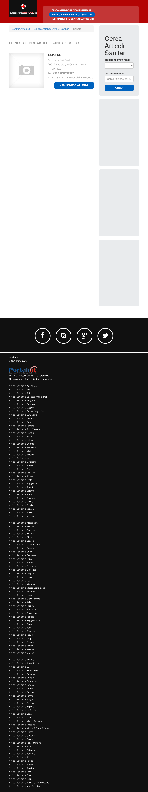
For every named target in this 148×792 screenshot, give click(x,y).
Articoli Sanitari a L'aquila (21, 573)
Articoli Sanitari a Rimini (21, 487)
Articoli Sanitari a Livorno (21, 443)
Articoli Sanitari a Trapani (21, 638)
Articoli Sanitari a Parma (21, 739)
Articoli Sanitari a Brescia (21, 540)
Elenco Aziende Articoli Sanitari (51, 29)
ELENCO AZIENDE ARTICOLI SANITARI (72, 14)
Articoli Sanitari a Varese (21, 508)
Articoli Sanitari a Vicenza (21, 516)
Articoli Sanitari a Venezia (22, 645)
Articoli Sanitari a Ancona (21, 659)
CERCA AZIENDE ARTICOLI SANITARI (71, 10)
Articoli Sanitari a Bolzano (22, 403)
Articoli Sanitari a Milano (21, 454)
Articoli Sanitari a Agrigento (23, 385)
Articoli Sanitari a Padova (21, 465)
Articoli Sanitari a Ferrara (21, 425)
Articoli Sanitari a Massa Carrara (25, 721)
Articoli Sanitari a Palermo (22, 602)
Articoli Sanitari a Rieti (20, 757)
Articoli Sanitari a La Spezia (22, 710)
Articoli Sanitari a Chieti (20, 551)
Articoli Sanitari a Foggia (21, 699)
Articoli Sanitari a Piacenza (22, 609)
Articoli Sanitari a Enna (20, 558)
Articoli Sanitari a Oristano (22, 735)
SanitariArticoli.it (21, 29)
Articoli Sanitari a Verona (21, 649)
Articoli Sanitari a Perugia (21, 605)
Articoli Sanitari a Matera (21, 450)
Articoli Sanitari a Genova (21, 703)
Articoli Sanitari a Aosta (20, 389)
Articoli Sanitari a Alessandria (24, 522)
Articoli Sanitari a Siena (20, 494)
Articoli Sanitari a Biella (20, 537)
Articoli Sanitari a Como (21, 688)
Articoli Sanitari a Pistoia (21, 476)
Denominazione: (115, 73)
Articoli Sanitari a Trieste (21, 642)
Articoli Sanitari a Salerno (21, 490)
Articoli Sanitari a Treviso (21, 505)
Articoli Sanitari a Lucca (20, 717)
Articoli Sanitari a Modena (22, 591)
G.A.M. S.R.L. (54, 54)
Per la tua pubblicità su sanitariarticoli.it (29, 375)
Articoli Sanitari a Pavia (20, 469)
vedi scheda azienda (74, 85)
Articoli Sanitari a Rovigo (21, 760)
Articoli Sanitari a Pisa (20, 746)
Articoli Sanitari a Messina (22, 724)
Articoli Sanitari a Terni (20, 771)
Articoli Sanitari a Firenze (21, 562)
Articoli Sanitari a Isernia (21, 436)
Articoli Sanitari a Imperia (21, 706)
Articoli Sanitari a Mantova (22, 584)
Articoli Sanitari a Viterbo (21, 652)
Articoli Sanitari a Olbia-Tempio (24, 598)
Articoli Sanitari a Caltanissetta (24, 544)
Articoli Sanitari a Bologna (22, 674)
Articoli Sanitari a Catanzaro (23, 414)
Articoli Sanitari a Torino (21, 501)
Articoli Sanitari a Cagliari (21, 407)
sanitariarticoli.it (17, 357)
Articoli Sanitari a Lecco (20, 713)
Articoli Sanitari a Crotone (22, 692)
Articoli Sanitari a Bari (20, 666)
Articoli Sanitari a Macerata (22, 447)
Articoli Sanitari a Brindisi (21, 677)
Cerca (119, 87)
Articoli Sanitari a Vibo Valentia (24, 786)
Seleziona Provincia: (117, 59)
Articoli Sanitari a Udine (21, 778)
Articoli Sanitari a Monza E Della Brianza (29, 728)
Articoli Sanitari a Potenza (22, 750)
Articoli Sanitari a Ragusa (21, 616)
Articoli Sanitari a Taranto (22, 497)
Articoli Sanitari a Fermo (21, 695)
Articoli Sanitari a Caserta (22, 548)
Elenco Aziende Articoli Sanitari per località (30, 379)
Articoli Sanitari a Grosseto (22, 569)
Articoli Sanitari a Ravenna (22, 753)
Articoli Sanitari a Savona (21, 764)
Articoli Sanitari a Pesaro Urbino (25, 742)
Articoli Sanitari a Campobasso (24, 681)
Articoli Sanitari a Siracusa (22, 631)
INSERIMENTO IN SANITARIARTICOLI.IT (73, 18)
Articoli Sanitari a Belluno (21, 533)
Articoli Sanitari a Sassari (21, 627)
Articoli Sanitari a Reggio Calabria (26, 483)
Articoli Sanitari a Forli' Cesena (24, 429)
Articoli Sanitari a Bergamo (22, 400)
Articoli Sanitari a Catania (21, 684)
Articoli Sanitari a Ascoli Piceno (24, 663)
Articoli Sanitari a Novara (21, 595)
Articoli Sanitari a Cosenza (22, 418)
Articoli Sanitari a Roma (20, 624)
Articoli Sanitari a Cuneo (21, 422)
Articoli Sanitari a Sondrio (21, 768)
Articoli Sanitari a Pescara (22, 472)
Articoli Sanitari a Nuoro (21, 731)
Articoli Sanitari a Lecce (20, 576)
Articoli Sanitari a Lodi (20, 580)
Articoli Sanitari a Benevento (23, 670)
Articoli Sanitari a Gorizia (21, 432)
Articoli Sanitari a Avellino (22, 529)
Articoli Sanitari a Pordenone (23, 613)
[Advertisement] (126, 123)
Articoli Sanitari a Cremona (22, 555)
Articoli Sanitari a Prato (20, 479)
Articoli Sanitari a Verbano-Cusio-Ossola (29, 782)
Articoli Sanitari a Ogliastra (22, 461)
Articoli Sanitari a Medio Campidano (27, 587)
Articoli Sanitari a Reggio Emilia (24, 620)
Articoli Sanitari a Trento (21, 775)
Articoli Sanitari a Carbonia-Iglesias (26, 411)
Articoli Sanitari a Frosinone (23, 566)
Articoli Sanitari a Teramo (22, 634)
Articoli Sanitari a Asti (20, 393)
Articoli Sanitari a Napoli (21, 458)
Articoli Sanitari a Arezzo (21, 526)
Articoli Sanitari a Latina (21, 440)
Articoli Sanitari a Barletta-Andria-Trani (28, 396)
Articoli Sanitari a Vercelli (21, 512)
